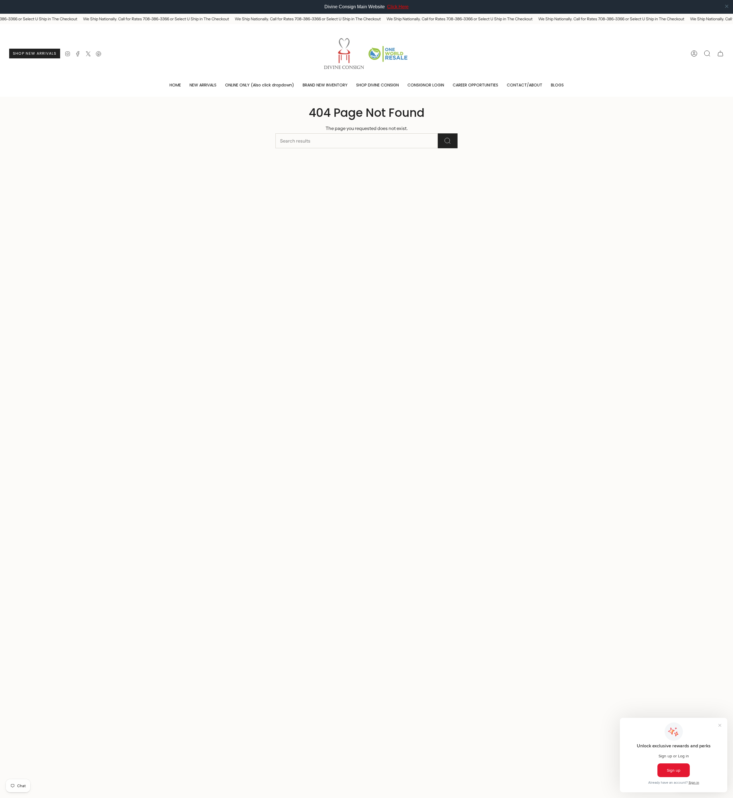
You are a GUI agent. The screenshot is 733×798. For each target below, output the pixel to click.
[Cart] (720, 53)
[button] (259, 85)
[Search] (448, 140)
